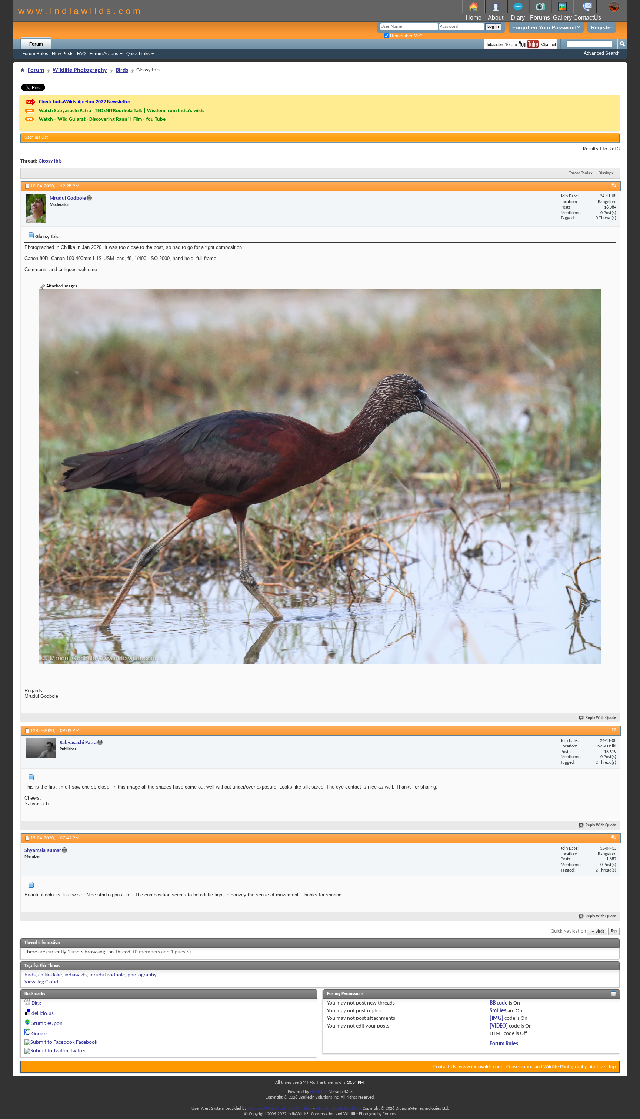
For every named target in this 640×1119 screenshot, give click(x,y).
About (495, 17)
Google (39, 1034)
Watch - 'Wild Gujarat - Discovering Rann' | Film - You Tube (102, 119)
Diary (518, 17)
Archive (597, 1067)
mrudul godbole (107, 975)
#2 (613, 729)
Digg (36, 1003)
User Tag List (36, 137)
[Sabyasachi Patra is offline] (41, 748)
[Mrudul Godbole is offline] (36, 208)
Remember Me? (406, 36)
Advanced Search (602, 53)
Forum (36, 44)
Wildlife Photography (80, 70)
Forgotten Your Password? (546, 27)
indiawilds (75, 975)
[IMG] (496, 1018)
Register (601, 27)
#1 (613, 185)
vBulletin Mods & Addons (338, 1108)
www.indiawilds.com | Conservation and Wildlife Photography (523, 1067)
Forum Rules (35, 53)
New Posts (62, 53)
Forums (540, 17)
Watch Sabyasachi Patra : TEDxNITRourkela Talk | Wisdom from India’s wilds (121, 111)
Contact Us (444, 1067)
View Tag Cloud (41, 982)
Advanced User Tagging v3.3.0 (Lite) (279, 1108)
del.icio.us (42, 1013)
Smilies (498, 1011)
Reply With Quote (601, 718)
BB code (499, 1003)
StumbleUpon (47, 1023)
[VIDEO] (499, 1026)
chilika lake (50, 975)
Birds (122, 70)
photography (142, 975)
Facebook (86, 1042)
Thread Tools (579, 173)
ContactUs (587, 17)
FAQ (81, 53)
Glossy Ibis (50, 161)
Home (473, 17)
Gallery (562, 17)
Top (614, 932)
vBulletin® (319, 1092)
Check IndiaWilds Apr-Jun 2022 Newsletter (84, 102)
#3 (613, 837)
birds (30, 975)
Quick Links (138, 53)
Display (605, 173)
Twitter (78, 1051)
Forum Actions (104, 53)
